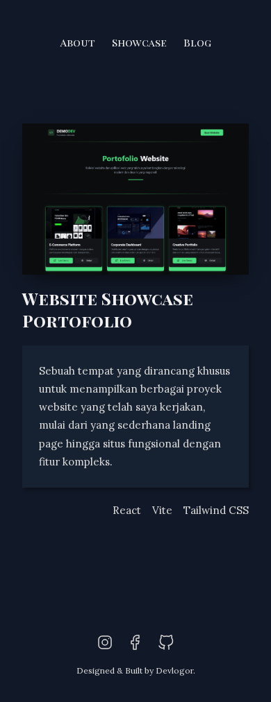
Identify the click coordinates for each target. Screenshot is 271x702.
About (77, 42)
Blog (197, 42)
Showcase (139, 42)
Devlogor (174, 670)
